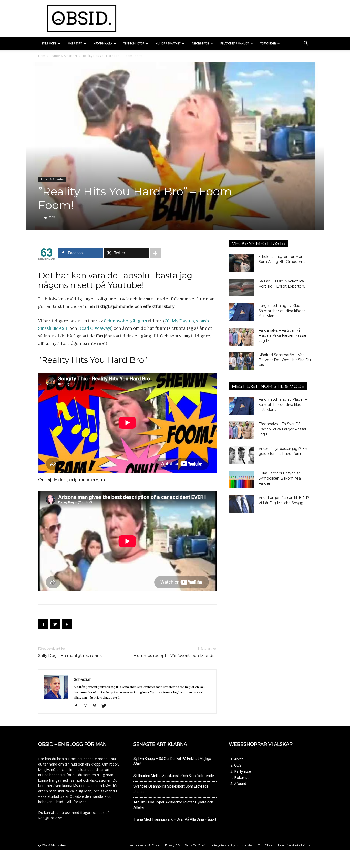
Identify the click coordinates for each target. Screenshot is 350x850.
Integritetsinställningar (295, 845)
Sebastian (83, 679)
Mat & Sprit (75, 43)
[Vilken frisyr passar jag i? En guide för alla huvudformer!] (241, 455)
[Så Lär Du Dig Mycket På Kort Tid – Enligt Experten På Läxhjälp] (241, 287)
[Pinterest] (67, 624)
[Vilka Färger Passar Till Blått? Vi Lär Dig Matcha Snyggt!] (241, 504)
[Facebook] (43, 624)
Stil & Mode (49, 43)
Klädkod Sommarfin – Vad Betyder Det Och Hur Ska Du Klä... (285, 360)
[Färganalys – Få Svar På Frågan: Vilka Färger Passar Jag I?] (241, 337)
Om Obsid (265, 845)
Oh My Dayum (179, 321)
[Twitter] (55, 624)
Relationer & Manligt (234, 43)
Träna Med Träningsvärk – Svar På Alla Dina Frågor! (174, 819)
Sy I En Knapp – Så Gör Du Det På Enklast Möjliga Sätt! (172, 761)
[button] (306, 43)
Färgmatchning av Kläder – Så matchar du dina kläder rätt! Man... (283, 310)
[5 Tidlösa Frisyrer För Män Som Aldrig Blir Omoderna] (241, 263)
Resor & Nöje (200, 43)
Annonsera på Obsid (145, 845)
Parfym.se (242, 771)
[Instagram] (87, 706)
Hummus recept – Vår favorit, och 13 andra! (175, 655)
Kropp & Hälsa (103, 43)
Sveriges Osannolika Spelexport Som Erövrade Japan (171, 789)
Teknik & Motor (133, 43)
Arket (238, 759)
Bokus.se (241, 777)
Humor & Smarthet (168, 43)
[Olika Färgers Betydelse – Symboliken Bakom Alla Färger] (241, 479)
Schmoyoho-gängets (125, 321)
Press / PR (172, 845)
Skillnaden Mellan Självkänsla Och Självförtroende (173, 776)
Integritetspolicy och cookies (232, 845)
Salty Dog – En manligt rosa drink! (70, 655)
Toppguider (268, 43)
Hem (41, 56)
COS (237, 765)
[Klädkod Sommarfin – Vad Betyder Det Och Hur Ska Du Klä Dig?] (241, 361)
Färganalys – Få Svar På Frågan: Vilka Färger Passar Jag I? (282, 335)
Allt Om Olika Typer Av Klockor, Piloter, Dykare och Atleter (173, 805)
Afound (240, 783)
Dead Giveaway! (94, 328)
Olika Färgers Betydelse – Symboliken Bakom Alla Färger (281, 478)
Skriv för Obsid (196, 845)
